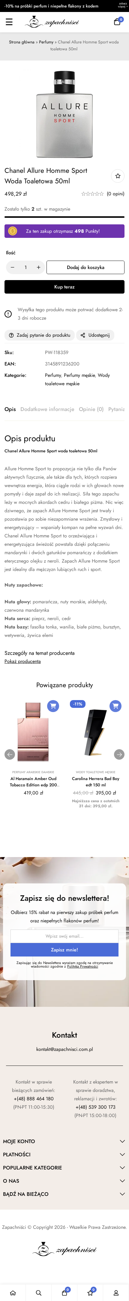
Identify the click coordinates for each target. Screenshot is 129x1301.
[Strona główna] (13, 1293)
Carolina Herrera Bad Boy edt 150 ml (95, 782)
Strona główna (21, 42)
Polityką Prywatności (82, 966)
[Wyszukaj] (39, 1293)
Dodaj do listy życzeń (117, 176)
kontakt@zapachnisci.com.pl (64, 1049)
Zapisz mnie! (64, 949)
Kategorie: (15, 375)
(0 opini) (115, 193)
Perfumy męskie (79, 375)
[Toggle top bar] (123, 6)
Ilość (11, 252)
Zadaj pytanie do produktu (43, 335)
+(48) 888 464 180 (34, 1098)
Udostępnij (99, 335)
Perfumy (46, 42)
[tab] (10, 409)
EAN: (10, 363)
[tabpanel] (64, 536)
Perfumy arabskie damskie (33, 772)
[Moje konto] (116, 1293)
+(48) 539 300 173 (96, 1107)
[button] (53, 706)
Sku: (9, 352)
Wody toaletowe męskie (96, 772)
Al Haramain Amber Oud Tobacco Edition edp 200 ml (33, 785)
